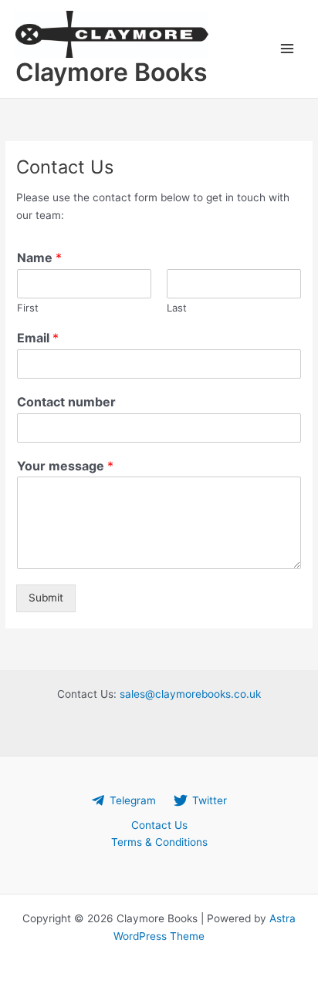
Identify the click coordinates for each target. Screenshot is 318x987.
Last (177, 307)
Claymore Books (111, 72)
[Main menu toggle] (287, 49)
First (28, 307)
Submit (46, 597)
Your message (65, 465)
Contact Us (159, 825)
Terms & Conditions (159, 842)
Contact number (66, 401)
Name (39, 257)
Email (38, 337)
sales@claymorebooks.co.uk (190, 694)
